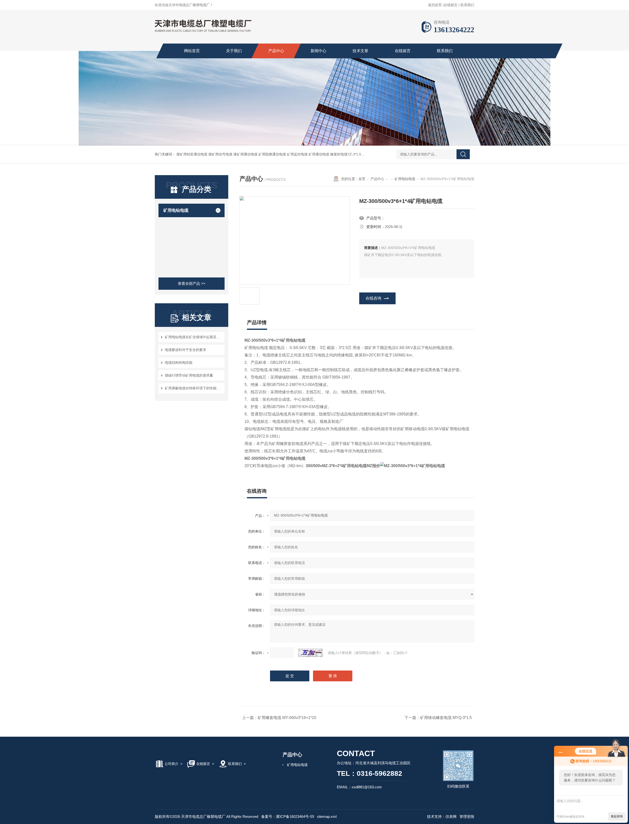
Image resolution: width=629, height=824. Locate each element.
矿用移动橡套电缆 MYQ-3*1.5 (446, 718)
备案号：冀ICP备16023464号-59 (287, 816)
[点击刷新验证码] (310, 653)
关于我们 (234, 51)
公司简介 (171, 764)
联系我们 (467, 5)
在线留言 (450, 5)
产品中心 (276, 51)
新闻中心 (318, 51)
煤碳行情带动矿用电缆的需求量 (189, 375)
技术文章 (360, 51)
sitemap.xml (327, 816)
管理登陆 (466, 816)
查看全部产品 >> (191, 283)
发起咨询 (617, 816)
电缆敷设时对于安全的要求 (185, 350)
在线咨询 (373, 298)
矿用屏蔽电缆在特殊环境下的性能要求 (194, 388)
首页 (361, 179)
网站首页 (192, 51)
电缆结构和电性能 (178, 363)
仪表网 (451, 816)
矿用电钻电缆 (175, 210)
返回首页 (435, 5)
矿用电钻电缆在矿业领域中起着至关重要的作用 (194, 337)
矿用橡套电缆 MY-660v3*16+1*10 (287, 718)
